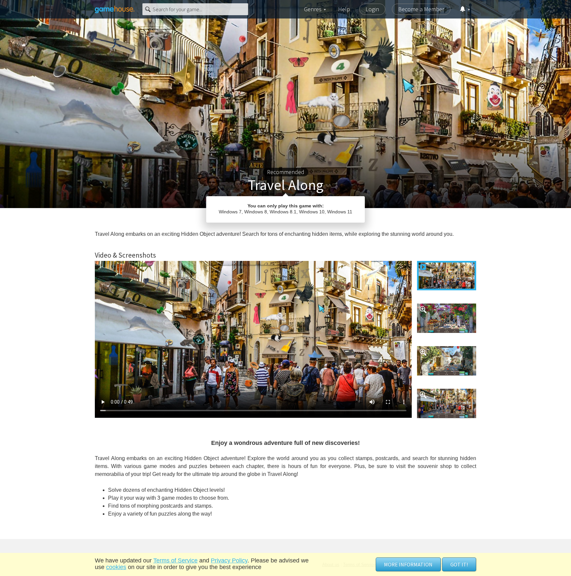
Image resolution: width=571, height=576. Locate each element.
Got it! (459, 564)
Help (344, 9)
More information (408, 564)
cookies (116, 567)
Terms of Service (175, 560)
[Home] (114, 9)
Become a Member (421, 9)
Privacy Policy (229, 560)
